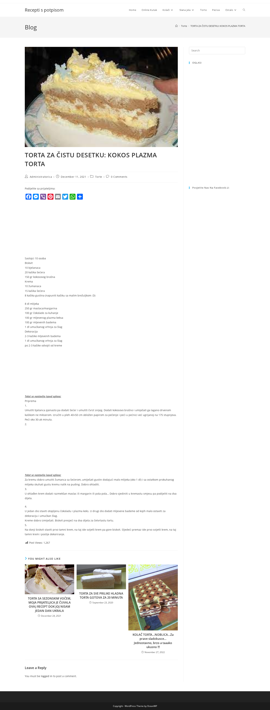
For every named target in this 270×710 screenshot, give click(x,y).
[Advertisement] (56, 229)
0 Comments (119, 176)
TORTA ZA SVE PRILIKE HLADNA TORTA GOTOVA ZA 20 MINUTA (101, 595)
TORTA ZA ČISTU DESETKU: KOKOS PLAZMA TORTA (217, 26)
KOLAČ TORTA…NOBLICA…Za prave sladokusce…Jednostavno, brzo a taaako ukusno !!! (153, 641)
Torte (98, 176)
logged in (46, 676)
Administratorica (41, 176)
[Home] (176, 26)
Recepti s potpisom (44, 10)
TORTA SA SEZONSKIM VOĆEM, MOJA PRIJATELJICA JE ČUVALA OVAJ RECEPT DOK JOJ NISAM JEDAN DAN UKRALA (49, 604)
